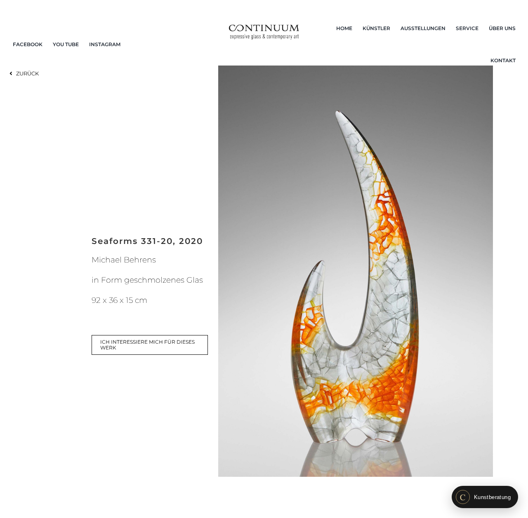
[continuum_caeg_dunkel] (264, 28)
